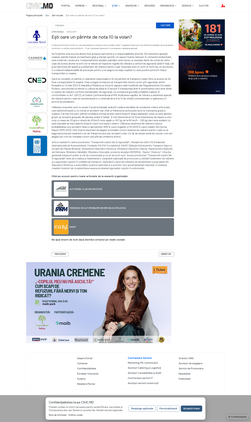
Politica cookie (76, 415)
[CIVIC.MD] (39, 5)
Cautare (165, 25)
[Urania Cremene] (98, 302)
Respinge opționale (142, 408)
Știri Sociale (58, 32)
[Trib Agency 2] (202, 74)
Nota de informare (58, 415)
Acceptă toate (191, 408)
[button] (81, 6)
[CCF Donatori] (202, 34)
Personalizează (168, 408)
